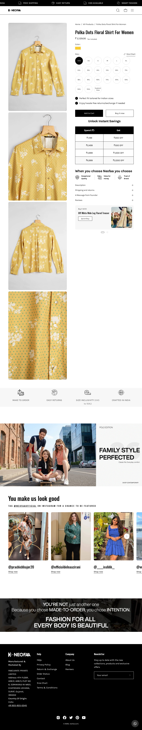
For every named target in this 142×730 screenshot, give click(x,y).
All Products (88, 24)
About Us (69, 660)
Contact (41, 678)
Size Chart (42, 683)
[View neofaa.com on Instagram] (58, 718)
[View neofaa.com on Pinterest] (77, 718)
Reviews (78, 200)
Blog (67, 664)
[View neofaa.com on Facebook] (65, 718)
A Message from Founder (86, 195)
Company (69, 653)
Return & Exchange (47, 669)
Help (39, 653)
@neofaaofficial (25, 505)
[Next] (127, 536)
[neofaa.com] (14, 10)
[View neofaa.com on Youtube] (84, 718)
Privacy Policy (43, 664)
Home (77, 24)
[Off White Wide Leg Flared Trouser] (121, 217)
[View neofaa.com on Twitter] (71, 718)
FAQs (39, 660)
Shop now (13, 572)
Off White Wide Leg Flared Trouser (93, 213)
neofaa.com (74, 724)
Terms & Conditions (47, 687)
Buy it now (119, 113)
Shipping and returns (84, 190)
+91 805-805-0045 (17, 705)
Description (80, 185)
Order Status (43, 673)
